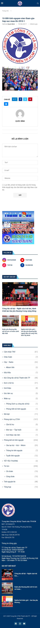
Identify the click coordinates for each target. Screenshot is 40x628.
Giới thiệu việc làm (22, 435)
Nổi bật (21, 414)
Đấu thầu (21, 372)
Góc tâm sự (21, 393)
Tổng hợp (21, 487)
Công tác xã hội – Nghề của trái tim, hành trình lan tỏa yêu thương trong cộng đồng (19, 310)
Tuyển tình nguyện (22, 456)
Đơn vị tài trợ (21, 383)
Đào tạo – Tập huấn (22, 430)
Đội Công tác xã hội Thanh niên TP (21, 378)
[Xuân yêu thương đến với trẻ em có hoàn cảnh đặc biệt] (10, 321)
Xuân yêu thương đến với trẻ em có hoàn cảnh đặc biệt (10, 331)
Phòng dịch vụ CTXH (21, 419)
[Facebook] (15, 623)
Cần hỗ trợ (22, 424)
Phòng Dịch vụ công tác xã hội (22, 404)
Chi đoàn (22, 471)
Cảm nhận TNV (21, 352)
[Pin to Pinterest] (30, 99)
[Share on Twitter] (25, 99)
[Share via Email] (6, 104)
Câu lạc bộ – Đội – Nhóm (22, 445)
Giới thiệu (21, 388)
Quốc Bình (11, 24)
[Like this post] (15, 99)
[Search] (38, 3)
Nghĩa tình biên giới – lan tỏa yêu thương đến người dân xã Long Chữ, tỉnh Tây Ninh (29, 332)
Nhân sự (21, 398)
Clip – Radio (21, 362)
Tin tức (21, 466)
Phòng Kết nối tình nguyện (22, 409)
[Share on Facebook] (20, 99)
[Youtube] (24, 623)
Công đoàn (22, 476)
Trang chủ (5, 11)
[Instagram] (20, 623)
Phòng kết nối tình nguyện (21, 440)
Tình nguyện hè (21, 482)
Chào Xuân (21, 357)
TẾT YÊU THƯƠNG (21, 461)
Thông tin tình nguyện (22, 450)
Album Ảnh (22, 367)
